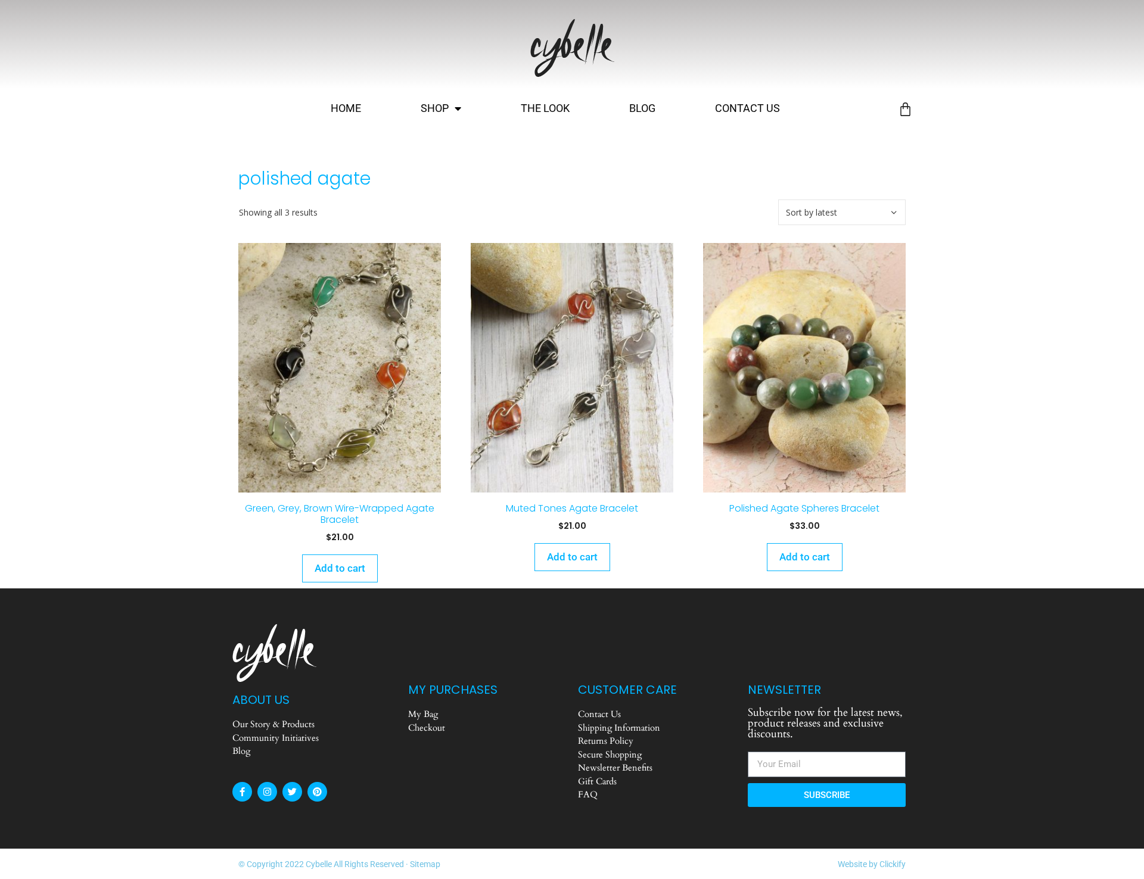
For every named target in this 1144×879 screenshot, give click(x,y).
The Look (545, 108)
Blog (642, 108)
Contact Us (747, 108)
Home (346, 108)
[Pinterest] (317, 792)
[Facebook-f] (242, 792)
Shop (435, 108)
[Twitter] (292, 792)
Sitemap (425, 864)
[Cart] (905, 109)
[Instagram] (267, 792)
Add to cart (340, 568)
